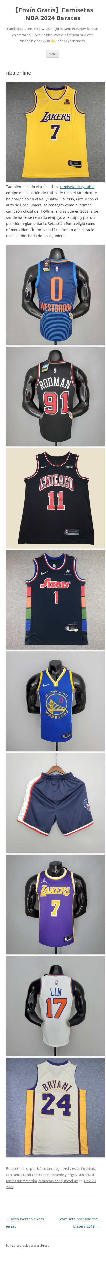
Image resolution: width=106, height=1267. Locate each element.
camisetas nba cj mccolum (58, 1180)
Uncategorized (58, 1168)
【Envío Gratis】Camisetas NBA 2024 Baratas (53, 14)
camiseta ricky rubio (77, 186)
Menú (53, 54)
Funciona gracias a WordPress (27, 1245)
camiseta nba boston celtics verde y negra (44, 1174)
